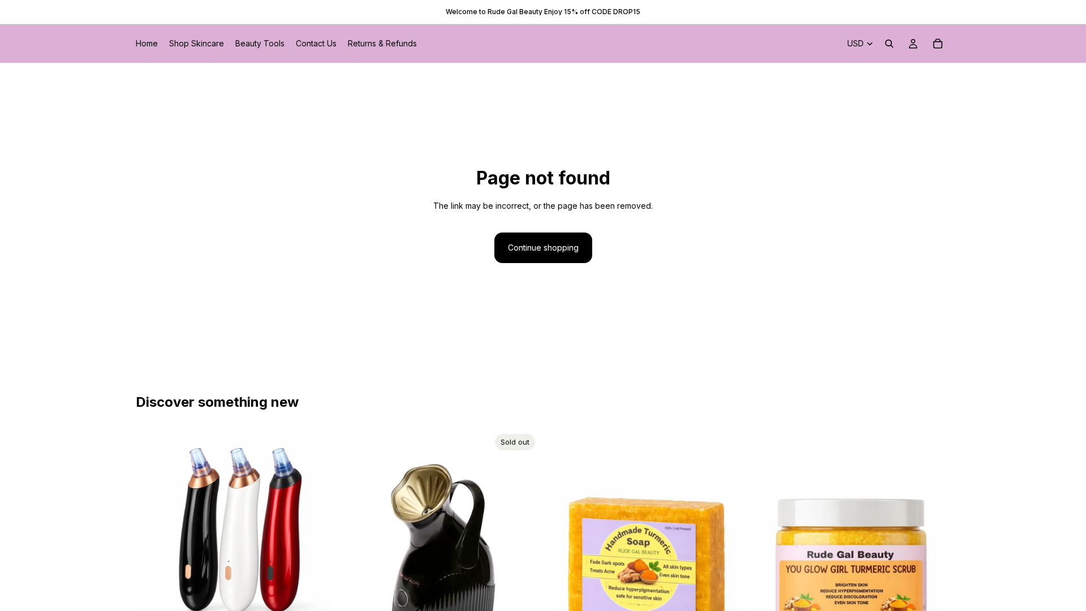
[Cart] (937, 43)
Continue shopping (543, 247)
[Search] (889, 43)
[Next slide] (317, 529)
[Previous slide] (153, 529)
